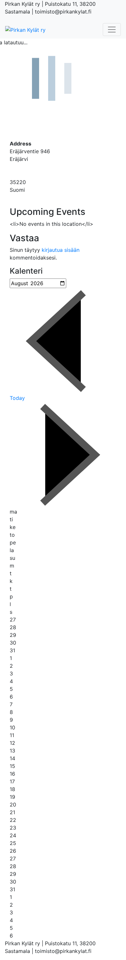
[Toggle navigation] (112, 29)
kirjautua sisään (60, 250)
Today (17, 398)
